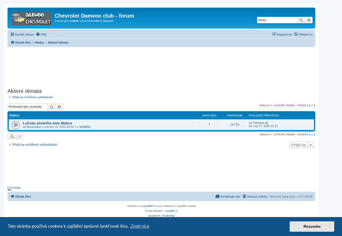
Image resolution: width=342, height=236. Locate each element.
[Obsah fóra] (32, 17)
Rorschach (34, 126)
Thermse (259, 122)
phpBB (147, 205)
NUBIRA (84, 126)
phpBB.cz (172, 210)
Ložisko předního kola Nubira (47, 123)
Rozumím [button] (312, 226)
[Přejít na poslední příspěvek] (267, 122)
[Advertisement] (161, 66)
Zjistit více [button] (139, 226)
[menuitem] (41, 34)
